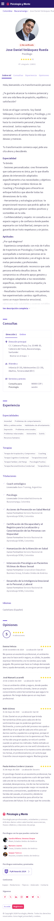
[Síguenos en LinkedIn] (16, 897)
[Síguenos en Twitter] (10, 897)
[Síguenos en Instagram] (21, 897)
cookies (37, 916)
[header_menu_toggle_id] (3, 4)
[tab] (11, 334)
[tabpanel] (27, 364)
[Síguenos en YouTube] (27, 897)
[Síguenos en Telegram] (32, 897)
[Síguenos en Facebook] (5, 897)
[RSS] (38, 897)
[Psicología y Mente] (18, 3)
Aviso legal (17, 916)
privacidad (27, 916)
